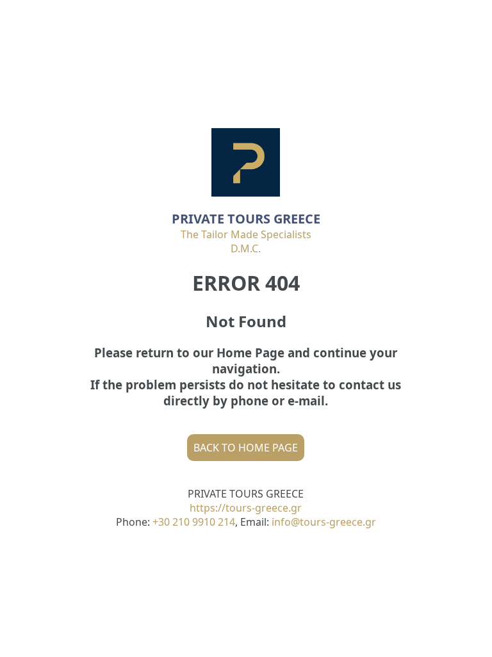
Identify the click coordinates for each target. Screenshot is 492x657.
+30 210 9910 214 (193, 522)
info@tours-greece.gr (324, 522)
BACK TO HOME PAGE (245, 448)
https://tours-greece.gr (246, 508)
